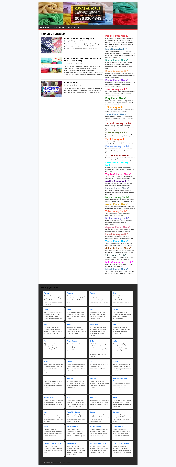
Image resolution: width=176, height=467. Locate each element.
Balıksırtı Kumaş (72, 427)
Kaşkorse (116, 412)
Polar (114, 324)
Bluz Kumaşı (71, 443)
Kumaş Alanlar (58, 27)
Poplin (115, 397)
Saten (46, 309)
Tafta (45, 378)
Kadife (69, 324)
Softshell (70, 378)
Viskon (92, 293)
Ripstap (92, 412)
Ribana (69, 362)
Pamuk (46, 293)
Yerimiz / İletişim (73, 27)
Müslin (69, 397)
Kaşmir (115, 309)
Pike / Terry (93, 397)
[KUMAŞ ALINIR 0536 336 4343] (88, 24)
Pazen (46, 427)
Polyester (70, 293)
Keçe (45, 341)
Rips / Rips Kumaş (73, 412)
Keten (69, 309)
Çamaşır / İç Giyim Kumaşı (53, 443)
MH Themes (54, 463)
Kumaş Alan (44, 27)
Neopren (93, 378)
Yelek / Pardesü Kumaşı (121, 443)
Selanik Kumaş (118, 427)
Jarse (46, 362)
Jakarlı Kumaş (72, 341)
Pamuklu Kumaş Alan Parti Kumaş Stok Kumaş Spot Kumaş (82, 59)
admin (77, 41)
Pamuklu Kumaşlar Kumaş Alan (79, 38)
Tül (91, 362)
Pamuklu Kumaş (71, 82)
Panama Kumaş (95, 427)
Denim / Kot (94, 324)
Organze (116, 362)
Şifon (45, 324)
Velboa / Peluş (49, 397)
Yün (91, 309)
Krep (114, 293)
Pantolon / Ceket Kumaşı (98, 443)
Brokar (92, 341)
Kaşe (45, 412)
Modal (115, 341)
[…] (96, 48)
